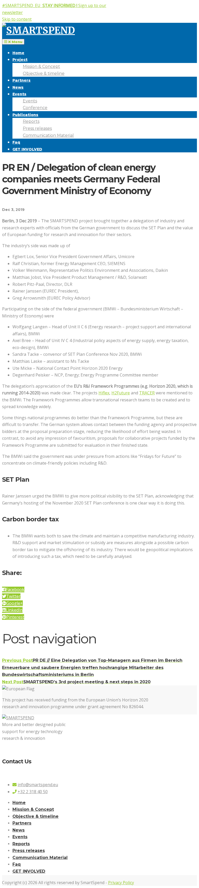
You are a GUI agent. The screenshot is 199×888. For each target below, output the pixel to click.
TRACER (147, 393)
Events (19, 94)
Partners (21, 80)
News (18, 87)
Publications (25, 114)
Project (19, 59)
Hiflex (103, 393)
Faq (16, 142)
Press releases (37, 128)
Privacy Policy (121, 882)
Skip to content (17, 19)
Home (18, 53)
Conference (35, 107)
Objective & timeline (44, 73)
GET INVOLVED (27, 149)
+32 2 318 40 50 (33, 791)
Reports (31, 121)
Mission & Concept (41, 66)
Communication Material (48, 135)
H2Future (120, 393)
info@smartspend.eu (38, 784)
